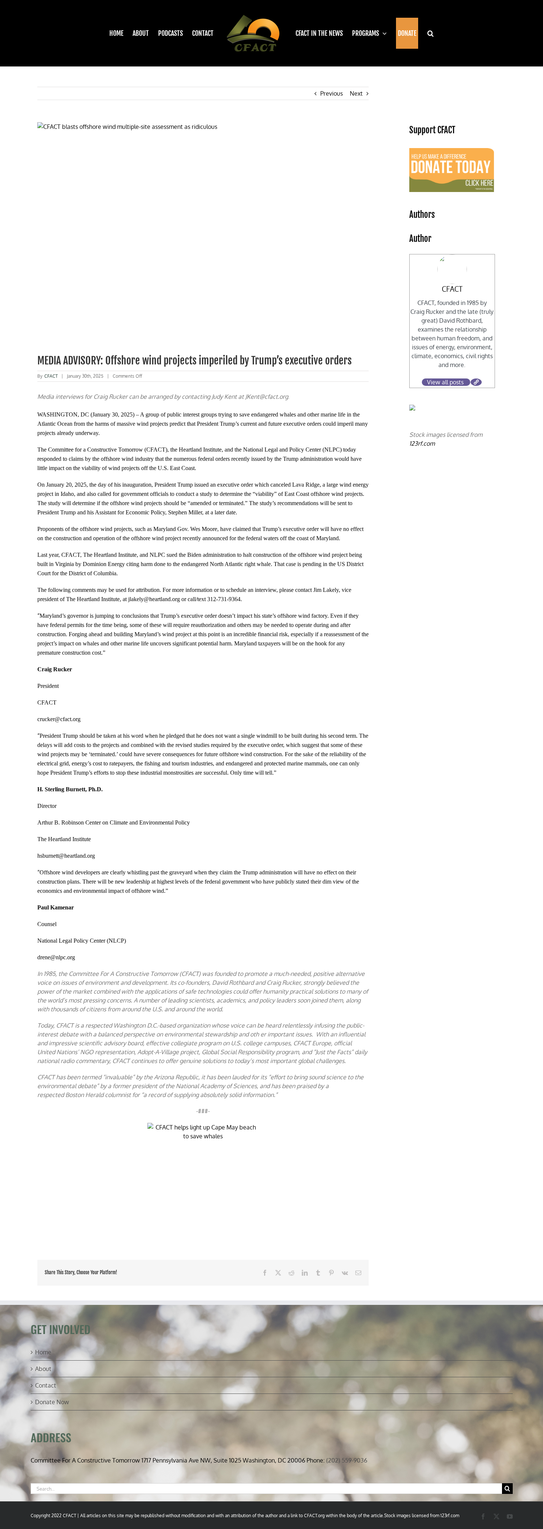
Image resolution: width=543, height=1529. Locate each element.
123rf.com (422, 443)
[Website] (476, 382)
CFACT (51, 376)
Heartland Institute (200, 449)
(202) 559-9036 (346, 1460)
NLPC (332, 449)
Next (356, 93)
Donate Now (52, 1402)
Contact (45, 1385)
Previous (331, 93)
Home (43, 1352)
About (43, 1368)
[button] (426, 33)
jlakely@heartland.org (154, 599)
